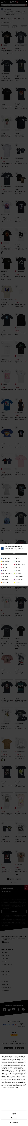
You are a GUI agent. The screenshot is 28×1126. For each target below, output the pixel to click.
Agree (14, 1113)
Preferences (14, 1122)
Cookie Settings (8, 1085)
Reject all (14, 1118)
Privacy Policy (15, 1087)
